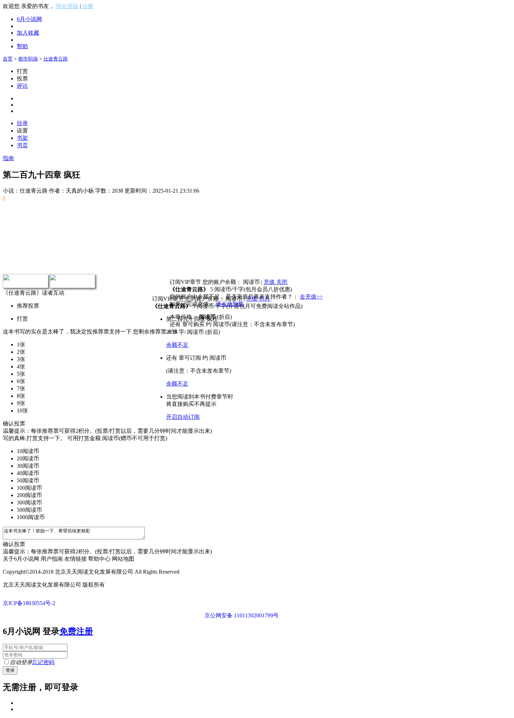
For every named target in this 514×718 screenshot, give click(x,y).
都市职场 (28, 59)
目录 (22, 123)
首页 (8, 59)
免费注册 (76, 631)
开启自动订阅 (183, 417)
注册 (87, 6)
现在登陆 (67, 6)
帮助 (22, 46)
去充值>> (311, 297)
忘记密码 (43, 662)
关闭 (281, 282)
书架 (22, 138)
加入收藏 (28, 33)
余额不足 (177, 345)
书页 (22, 145)
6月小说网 (29, 19)
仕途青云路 (55, 59)
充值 (270, 282)
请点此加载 (230, 304)
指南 (8, 158)
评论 (22, 86)
